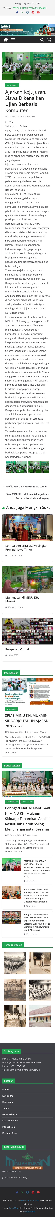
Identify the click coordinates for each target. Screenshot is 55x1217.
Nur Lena (31, 116)
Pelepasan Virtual (17, 649)
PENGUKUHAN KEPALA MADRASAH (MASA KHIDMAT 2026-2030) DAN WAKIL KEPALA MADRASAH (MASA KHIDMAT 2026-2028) (37, 869)
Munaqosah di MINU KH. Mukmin (22, 599)
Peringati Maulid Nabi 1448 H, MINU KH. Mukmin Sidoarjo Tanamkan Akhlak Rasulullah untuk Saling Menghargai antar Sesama (27, 818)
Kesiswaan (7, 1102)
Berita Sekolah (12, 85)
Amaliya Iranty (31, 835)
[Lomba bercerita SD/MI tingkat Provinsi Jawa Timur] (27, 516)
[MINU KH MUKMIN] (5, 39)
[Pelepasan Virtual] (27, 620)
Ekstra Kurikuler (10, 1120)
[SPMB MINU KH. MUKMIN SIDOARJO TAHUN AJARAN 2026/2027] (27, 691)
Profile (5, 1089)
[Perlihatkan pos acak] (49, 39)
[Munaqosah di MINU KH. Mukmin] (27, 568)
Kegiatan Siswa (27, 802)
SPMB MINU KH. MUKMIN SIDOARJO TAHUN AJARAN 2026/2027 (27, 720)
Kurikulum (7, 1095)
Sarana (5, 1108)
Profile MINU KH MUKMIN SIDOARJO (26, 486)
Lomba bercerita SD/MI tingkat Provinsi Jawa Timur (26, 547)
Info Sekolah (11, 709)
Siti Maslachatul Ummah (37, 732)
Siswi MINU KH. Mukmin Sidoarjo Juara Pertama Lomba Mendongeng (27, 496)
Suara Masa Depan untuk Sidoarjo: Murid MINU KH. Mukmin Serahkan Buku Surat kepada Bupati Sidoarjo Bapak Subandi (36, 895)
